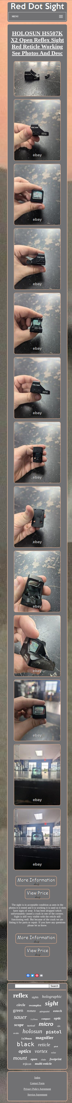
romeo (31, 1011)
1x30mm (26, 1038)
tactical (31, 1025)
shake (43, 1059)
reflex (20, 995)
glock (56, 1046)
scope (19, 1024)
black (25, 1044)
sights (35, 997)
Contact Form (37, 1083)
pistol (53, 1032)
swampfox (35, 1005)
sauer (20, 1017)
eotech (57, 1011)
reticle (44, 1044)
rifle (58, 1026)
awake (16, 1033)
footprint (55, 1059)
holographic (52, 996)
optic (57, 1018)
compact (45, 1018)
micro (46, 1024)
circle (21, 1005)
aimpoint (44, 1011)
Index (37, 1077)
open (34, 1059)
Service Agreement (37, 1094)
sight (51, 1003)
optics (25, 1051)
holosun (32, 1031)
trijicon (27, 1063)
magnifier (44, 1037)
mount (20, 1058)
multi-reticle (43, 1063)
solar (53, 1052)
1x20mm (34, 1019)
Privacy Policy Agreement (37, 1089)
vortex (41, 1051)
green (18, 1010)
